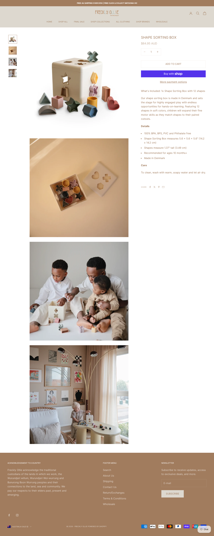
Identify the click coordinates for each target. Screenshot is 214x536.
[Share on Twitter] (154, 187)
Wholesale (161, 22)
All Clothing (123, 22)
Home (49, 22)
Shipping (108, 481)
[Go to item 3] (12, 61)
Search (107, 470)
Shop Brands (143, 22)
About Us (108, 475)
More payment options (173, 81)
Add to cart (173, 63)
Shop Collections (100, 22)
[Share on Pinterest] (159, 187)
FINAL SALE (79, 22)
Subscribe (172, 493)
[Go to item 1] (12, 39)
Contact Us (109, 487)
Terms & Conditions (114, 498)
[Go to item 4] (12, 73)
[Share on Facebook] (150, 187)
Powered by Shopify (97, 526)
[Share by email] (163, 187)
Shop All (63, 22)
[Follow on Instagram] (17, 515)
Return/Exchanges (113, 492)
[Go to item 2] (12, 50)
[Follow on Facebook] (9, 515)
